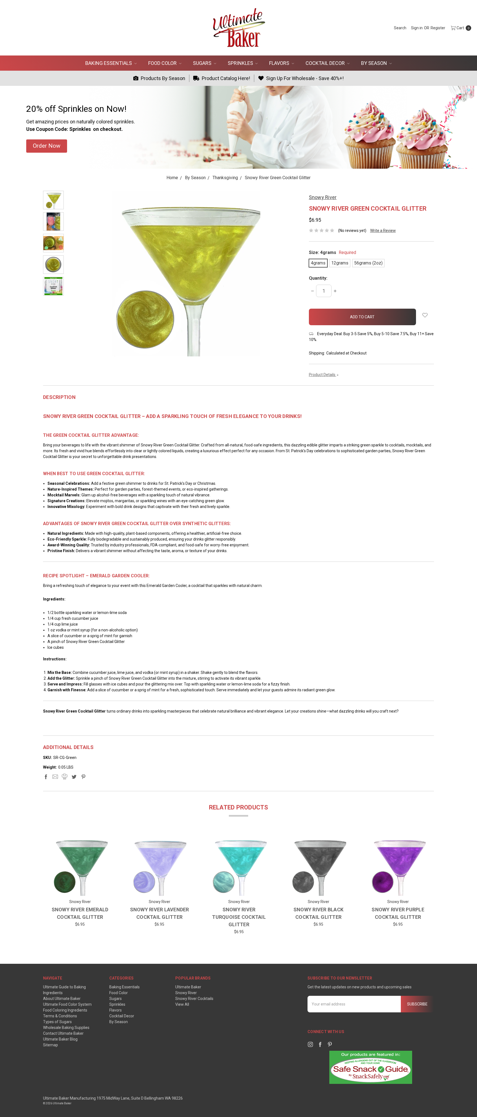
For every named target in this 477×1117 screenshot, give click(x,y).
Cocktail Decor (326, 63)
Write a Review (383, 230)
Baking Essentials (109, 63)
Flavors (279, 63)
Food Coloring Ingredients (65, 1010)
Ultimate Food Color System (67, 1004)
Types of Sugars (57, 1022)
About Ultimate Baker (62, 998)
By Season (374, 63)
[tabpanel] (80, 886)
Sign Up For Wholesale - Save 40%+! (304, 78)
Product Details (322, 374)
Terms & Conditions (60, 1016)
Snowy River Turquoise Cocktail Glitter (239, 917)
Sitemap (50, 1045)
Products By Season (162, 78)
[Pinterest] (83, 776)
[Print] (64, 776)
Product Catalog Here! (225, 78)
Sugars (203, 63)
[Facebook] (46, 776)
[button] (46, 146)
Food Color (163, 63)
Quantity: (318, 278)
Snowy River (186, 993)
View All (182, 1004)
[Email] (55, 776)
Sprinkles (241, 63)
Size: (332, 252)
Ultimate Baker (188, 987)
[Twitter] (74, 776)
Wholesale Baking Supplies (66, 1027)
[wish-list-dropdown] (425, 315)
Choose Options (80, 887)
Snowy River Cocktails (194, 998)
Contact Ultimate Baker (63, 1033)
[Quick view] (102, 842)
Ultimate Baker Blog (60, 1039)
